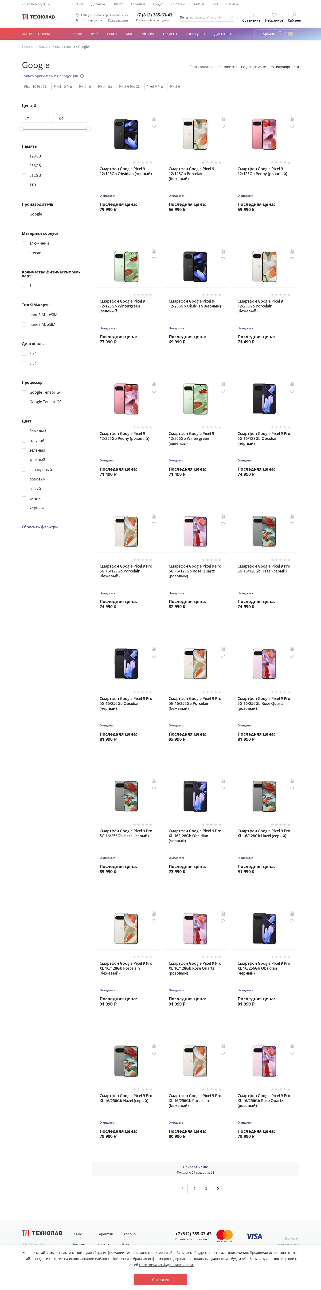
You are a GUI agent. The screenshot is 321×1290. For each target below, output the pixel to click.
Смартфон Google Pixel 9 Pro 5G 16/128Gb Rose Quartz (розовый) (195, 571)
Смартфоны (65, 46)
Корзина (276, 34)
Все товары (39, 33)
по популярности (284, 66)
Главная (29, 46)
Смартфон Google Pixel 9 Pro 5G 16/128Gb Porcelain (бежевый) (126, 571)
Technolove (32, 1244)
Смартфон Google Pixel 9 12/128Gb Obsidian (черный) (126, 171)
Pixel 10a (105, 86)
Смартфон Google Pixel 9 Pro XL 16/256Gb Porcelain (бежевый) (195, 1100)
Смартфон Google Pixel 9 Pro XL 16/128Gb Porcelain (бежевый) (126, 968)
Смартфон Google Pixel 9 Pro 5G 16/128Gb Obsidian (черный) (264, 438)
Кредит (158, 4)
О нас (80, 4)
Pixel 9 (175, 86)
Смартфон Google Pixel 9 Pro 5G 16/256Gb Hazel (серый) (126, 833)
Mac (129, 33)
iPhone (76, 33)
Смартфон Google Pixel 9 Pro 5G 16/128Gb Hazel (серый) (264, 569)
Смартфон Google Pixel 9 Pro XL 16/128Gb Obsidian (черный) (195, 836)
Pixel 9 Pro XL (129, 86)
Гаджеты (170, 33)
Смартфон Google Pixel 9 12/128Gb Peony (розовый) (262, 171)
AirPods (148, 33)
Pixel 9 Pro (155, 86)
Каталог (46, 46)
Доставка (98, 4)
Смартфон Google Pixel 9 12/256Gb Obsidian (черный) (195, 304)
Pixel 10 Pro (63, 86)
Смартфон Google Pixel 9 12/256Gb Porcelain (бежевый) (260, 306)
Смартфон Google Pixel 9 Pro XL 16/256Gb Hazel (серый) (126, 1098)
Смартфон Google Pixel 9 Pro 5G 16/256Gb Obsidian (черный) (126, 703)
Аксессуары (195, 33)
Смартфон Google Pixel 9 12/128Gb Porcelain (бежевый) (191, 173)
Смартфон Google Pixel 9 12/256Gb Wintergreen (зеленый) (191, 438)
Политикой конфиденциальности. (166, 1265)
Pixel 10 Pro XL (35, 86)
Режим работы (118, 20)
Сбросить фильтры (40, 527)
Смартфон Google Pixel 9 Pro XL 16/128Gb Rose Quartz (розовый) (195, 968)
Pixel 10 (85, 86)
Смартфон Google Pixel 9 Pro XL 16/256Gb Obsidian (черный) (264, 968)
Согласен (160, 1279)
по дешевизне (253, 66)
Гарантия (138, 4)
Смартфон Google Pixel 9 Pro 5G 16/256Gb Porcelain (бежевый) (195, 703)
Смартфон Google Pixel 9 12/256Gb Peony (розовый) (124, 436)
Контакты (178, 4)
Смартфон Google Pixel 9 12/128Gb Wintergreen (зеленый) (122, 306)
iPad (94, 33)
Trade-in (198, 4)
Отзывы (232, 4)
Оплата (118, 4)
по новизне (227, 66)
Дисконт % (223, 33)
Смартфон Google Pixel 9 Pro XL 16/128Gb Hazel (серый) (264, 833)
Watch (112, 33)
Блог (215, 4)
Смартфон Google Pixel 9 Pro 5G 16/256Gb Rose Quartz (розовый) (264, 703)
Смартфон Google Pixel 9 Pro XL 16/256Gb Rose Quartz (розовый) (264, 1100)
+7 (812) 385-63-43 (154, 15)
